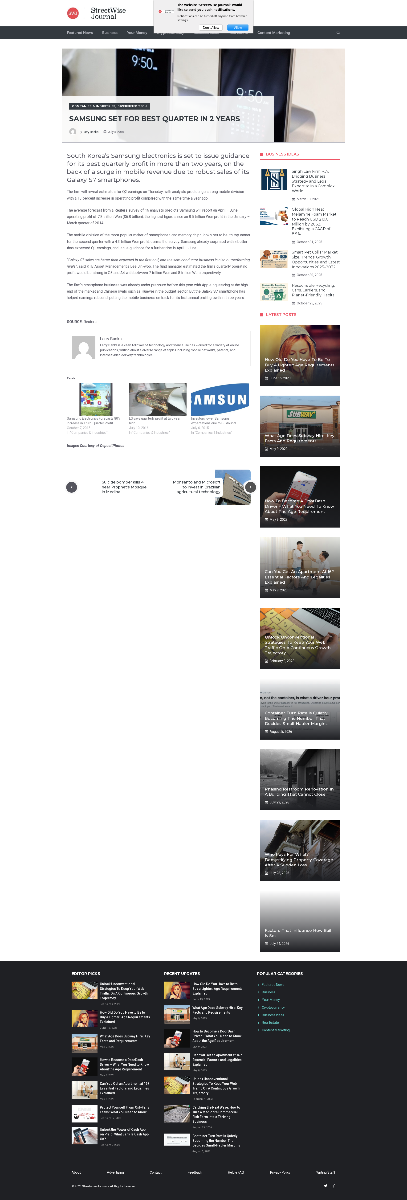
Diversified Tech (132, 106)
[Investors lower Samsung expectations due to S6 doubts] (220, 399)
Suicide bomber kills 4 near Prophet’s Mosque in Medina (124, 487)
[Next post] (251, 487)
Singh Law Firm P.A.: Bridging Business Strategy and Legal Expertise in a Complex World (313, 181)
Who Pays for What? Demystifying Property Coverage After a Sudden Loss (299, 859)
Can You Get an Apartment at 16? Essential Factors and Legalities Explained (299, 576)
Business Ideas (273, 1015)
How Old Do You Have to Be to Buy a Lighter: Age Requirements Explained (299, 364)
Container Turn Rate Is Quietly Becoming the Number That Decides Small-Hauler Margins (296, 718)
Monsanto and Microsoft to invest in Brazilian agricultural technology (196, 487)
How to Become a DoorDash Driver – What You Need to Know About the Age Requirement (299, 506)
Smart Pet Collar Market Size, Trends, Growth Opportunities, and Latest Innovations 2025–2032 (316, 259)
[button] (338, 32)
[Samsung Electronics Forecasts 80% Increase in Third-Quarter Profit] (95, 399)
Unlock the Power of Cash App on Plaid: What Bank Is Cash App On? (124, 1134)
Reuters (90, 321)
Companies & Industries (93, 106)
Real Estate (270, 1022)
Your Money (137, 32)
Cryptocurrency (273, 1007)
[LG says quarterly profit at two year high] (158, 399)
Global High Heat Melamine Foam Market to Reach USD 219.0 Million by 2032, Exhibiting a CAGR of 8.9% (314, 221)
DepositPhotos (112, 445)
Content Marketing (273, 32)
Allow (238, 27)
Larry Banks (90, 132)
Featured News (80, 32)
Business (110, 32)
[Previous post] (72, 487)
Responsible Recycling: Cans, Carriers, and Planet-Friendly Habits (313, 290)
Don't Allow (211, 27)
